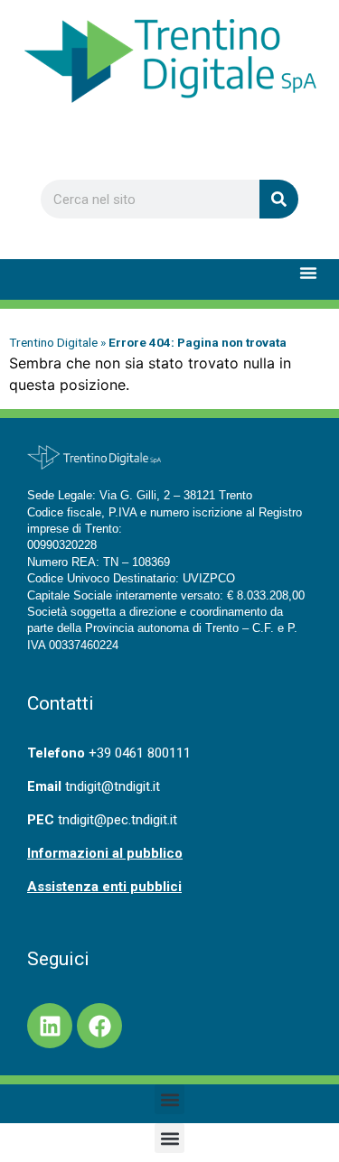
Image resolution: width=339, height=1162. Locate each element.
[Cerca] (278, 199)
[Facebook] (99, 1025)
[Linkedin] (49, 1025)
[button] (308, 272)
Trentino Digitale (53, 342)
